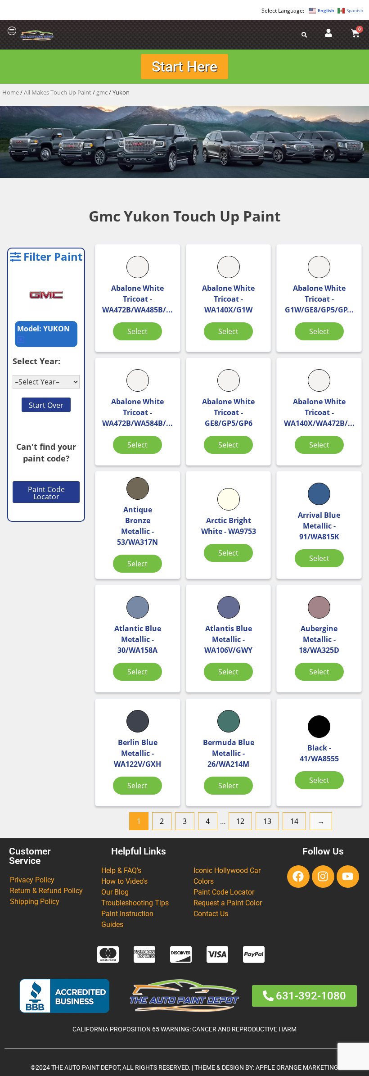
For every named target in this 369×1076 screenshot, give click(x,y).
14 (294, 821)
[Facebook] (298, 876)
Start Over (46, 405)
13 (267, 821)
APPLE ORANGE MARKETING (297, 1067)
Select (137, 331)
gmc (102, 92)
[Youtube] (348, 876)
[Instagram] (323, 876)
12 (240, 821)
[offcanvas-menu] (12, 31)
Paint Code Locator (46, 493)
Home (10, 92)
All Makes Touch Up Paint (57, 92)
